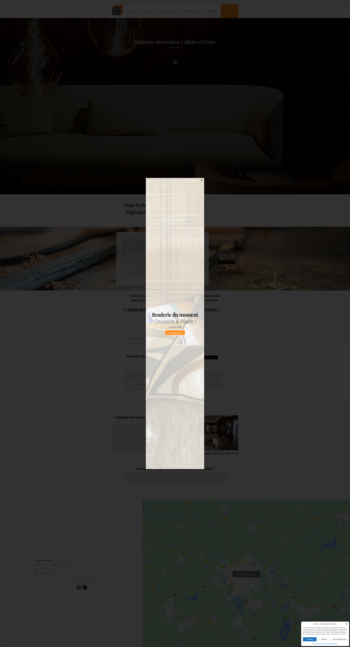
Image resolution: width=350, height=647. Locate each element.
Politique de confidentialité (330, 643)
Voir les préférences (339, 639)
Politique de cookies (317, 643)
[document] (175, 323)
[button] (346, 624)
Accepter (310, 639)
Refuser (324, 639)
